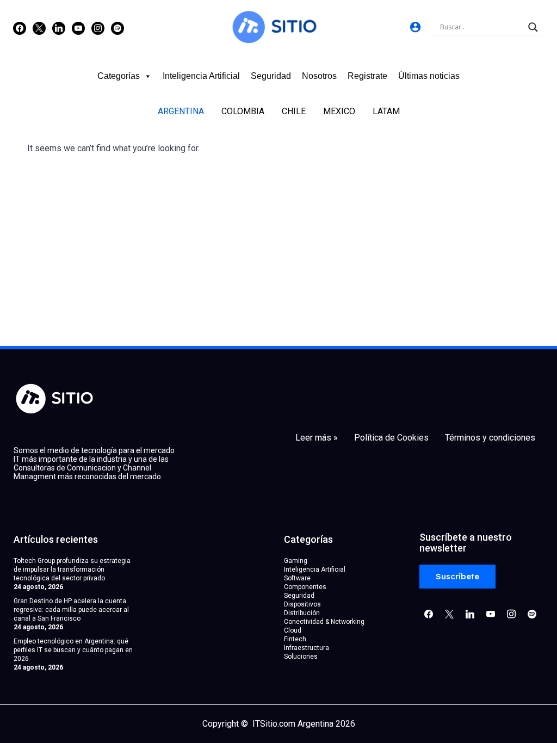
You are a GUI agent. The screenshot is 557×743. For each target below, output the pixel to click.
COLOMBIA (242, 111)
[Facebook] (19, 28)
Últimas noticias (429, 76)
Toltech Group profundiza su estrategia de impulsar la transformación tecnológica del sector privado (72, 569)
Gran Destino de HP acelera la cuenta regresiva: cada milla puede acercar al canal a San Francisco (71, 609)
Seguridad (271, 76)
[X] (39, 28)
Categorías (118, 76)
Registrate (367, 76)
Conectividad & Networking (324, 622)
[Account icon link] (415, 27)
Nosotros (319, 76)
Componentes (305, 587)
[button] (457, 577)
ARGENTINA (181, 111)
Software (297, 578)
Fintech (295, 639)
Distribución (302, 613)
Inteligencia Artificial (201, 76)
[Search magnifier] (533, 27)
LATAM (386, 111)
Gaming (295, 561)
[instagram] (97, 28)
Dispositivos (302, 604)
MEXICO (339, 111)
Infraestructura (306, 648)
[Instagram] (58, 28)
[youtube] (78, 28)
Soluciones (301, 656)
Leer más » (316, 438)
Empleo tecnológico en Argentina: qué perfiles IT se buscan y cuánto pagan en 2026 (73, 649)
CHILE (294, 111)
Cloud (292, 630)
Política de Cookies (391, 438)
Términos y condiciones (490, 438)
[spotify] (117, 28)
